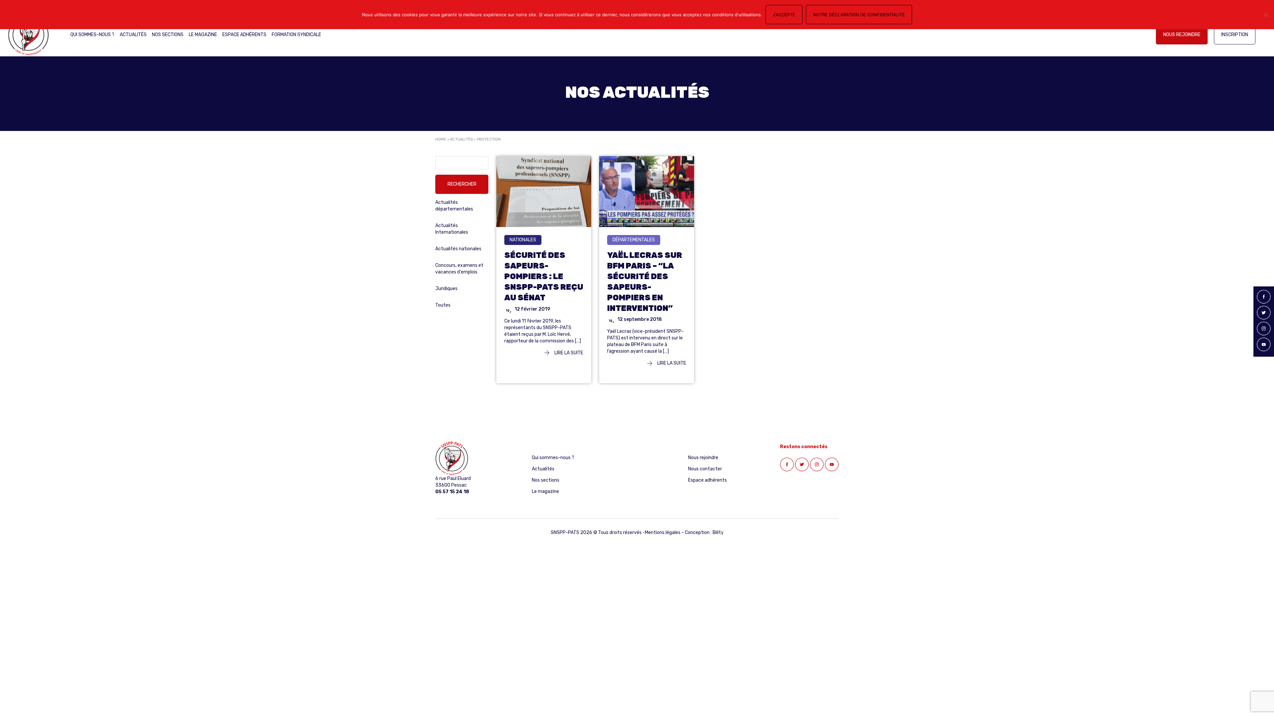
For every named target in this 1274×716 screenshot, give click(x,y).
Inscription (1234, 34)
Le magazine (203, 34)
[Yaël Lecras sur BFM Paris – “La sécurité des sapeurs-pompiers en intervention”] (646, 191)
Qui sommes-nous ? (92, 34)
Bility (718, 532)
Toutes (443, 305)
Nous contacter (705, 469)
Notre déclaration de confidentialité (859, 14)
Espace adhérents (244, 34)
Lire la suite (568, 353)
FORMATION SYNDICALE (296, 34)
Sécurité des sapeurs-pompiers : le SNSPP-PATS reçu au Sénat (543, 276)
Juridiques (446, 288)
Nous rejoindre (1181, 34)
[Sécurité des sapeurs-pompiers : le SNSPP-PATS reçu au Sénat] (543, 191)
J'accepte (784, 14)
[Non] (1265, 14)
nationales (523, 240)
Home (440, 139)
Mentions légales (662, 532)
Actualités (133, 34)
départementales (633, 240)
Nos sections (167, 34)
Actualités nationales (458, 249)
